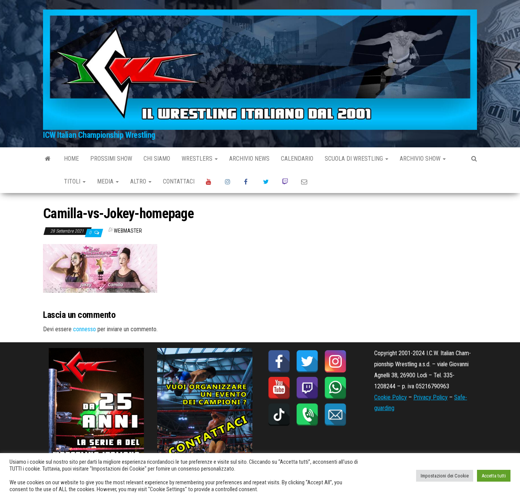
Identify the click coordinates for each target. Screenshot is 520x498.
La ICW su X (266, 181)
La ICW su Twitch (285, 181)
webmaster (128, 231)
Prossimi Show (111, 158)
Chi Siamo (157, 158)
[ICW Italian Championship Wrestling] (47, 158)
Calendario (297, 158)
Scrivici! (304, 181)
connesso (84, 329)
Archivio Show (421, 158)
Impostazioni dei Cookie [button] (445, 476)
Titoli (73, 181)
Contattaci (179, 181)
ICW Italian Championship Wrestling (99, 135)
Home (71, 158)
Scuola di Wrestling (354, 158)
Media (106, 181)
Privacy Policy (430, 397)
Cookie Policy (390, 397)
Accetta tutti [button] (494, 476)
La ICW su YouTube (209, 181)
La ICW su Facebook (247, 181)
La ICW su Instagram (228, 181)
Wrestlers (198, 158)
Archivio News (249, 158)
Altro (139, 181)
